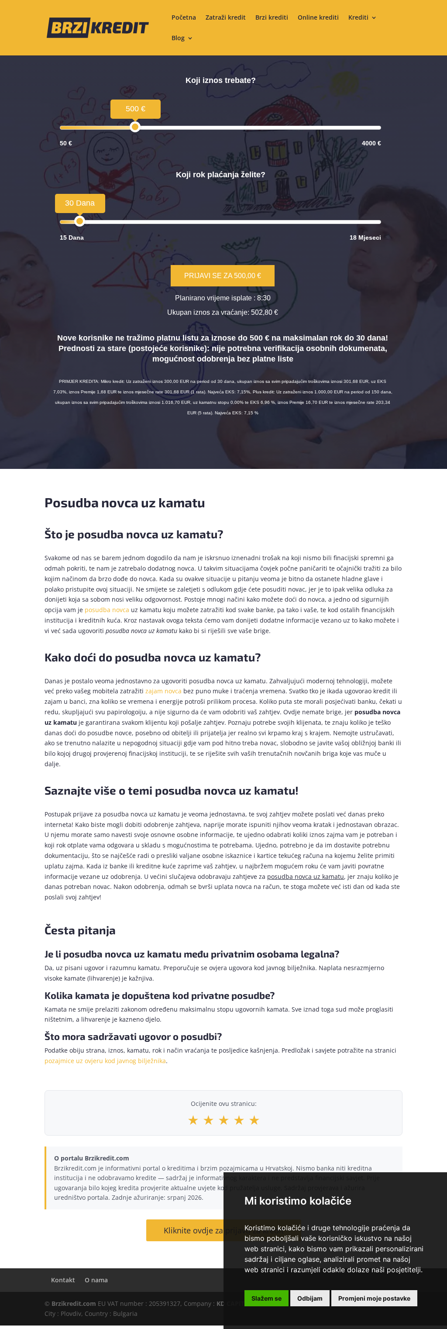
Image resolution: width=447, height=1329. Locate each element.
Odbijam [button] (310, 1298)
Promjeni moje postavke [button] (374, 1298)
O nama (96, 1280)
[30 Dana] (79, 221)
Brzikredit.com (74, 1303)
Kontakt (63, 1280)
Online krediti (318, 17)
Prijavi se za (222, 275)
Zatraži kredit (226, 17)
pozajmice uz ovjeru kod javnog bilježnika (105, 1061)
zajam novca (163, 691)
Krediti (358, 17)
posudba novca (107, 610)
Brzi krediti (271, 17)
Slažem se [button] (266, 1298)
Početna (184, 17)
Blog (178, 38)
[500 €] (135, 126)
